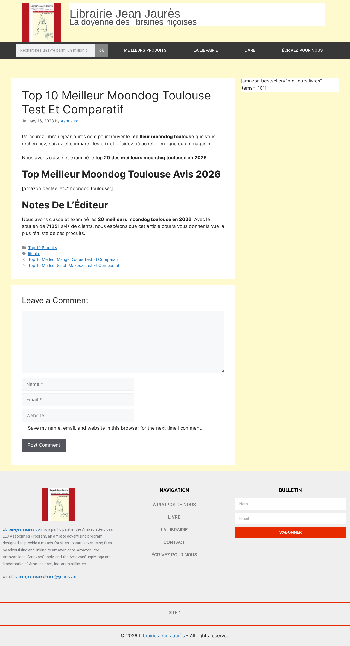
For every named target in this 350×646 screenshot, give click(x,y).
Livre (249, 50)
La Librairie (206, 50)
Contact (174, 542)
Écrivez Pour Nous (302, 50)
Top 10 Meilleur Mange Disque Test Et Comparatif (73, 259)
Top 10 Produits (42, 247)
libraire (34, 253)
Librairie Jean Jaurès (162, 635)
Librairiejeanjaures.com (23, 529)
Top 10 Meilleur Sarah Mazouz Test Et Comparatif (73, 265)
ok (101, 50)
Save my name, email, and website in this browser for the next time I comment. (115, 428)
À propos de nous (174, 504)
